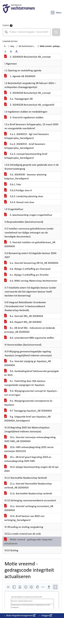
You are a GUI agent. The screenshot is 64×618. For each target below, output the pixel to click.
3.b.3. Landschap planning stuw (26, 196)
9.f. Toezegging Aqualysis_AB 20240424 (30, 411)
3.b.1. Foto (15, 184)
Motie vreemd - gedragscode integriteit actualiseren (28, 541)
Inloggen (45, 615)
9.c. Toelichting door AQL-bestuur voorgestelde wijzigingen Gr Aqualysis (24, 383)
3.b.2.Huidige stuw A (20, 190)
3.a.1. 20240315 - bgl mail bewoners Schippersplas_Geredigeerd (26, 136)
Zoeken (5, 25)
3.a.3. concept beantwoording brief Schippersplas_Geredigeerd (25, 156)
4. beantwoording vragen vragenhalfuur (30, 215)
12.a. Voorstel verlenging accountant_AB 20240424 (28, 508)
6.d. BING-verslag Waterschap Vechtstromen (33, 281)
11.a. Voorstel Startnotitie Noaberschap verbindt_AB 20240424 (28, 485)
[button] (56, 32)
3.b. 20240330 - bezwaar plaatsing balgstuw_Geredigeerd (25, 176)
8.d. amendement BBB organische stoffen (31, 338)
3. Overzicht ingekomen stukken (26, 117)
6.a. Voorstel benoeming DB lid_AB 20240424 (33, 263)
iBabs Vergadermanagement (19, 615)
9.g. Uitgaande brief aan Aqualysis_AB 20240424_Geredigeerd (27, 418)
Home (6, 46)
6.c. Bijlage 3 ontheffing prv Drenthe (29, 275)
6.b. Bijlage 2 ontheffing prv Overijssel (30, 269)
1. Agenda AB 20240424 (22, 76)
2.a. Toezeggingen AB (21, 99)
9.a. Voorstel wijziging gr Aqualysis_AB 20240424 (27, 363)
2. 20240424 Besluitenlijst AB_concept (30, 57)
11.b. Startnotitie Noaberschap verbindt (30, 493)
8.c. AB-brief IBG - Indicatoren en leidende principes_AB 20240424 (29, 330)
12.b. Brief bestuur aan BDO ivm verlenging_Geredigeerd (24, 518)
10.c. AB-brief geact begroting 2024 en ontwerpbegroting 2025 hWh (27, 459)
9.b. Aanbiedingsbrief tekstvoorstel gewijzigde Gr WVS (31, 373)
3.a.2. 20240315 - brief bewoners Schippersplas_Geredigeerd (24, 146)
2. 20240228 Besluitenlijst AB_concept (30, 93)
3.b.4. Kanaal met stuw (21, 202)
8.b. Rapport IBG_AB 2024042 (25, 322)
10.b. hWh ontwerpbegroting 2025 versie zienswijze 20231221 (28, 449)
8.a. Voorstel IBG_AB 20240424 (26, 316)
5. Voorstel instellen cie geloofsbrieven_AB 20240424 (29, 244)
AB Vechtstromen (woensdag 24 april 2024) (36, 46)
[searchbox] (26, 32)
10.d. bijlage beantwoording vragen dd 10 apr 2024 (31, 469)
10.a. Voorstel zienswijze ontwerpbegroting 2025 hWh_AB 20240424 (30, 439)
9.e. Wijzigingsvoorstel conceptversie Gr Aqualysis (28, 403)
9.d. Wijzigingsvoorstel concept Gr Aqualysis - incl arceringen (31, 393)
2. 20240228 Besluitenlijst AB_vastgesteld (31, 105)
